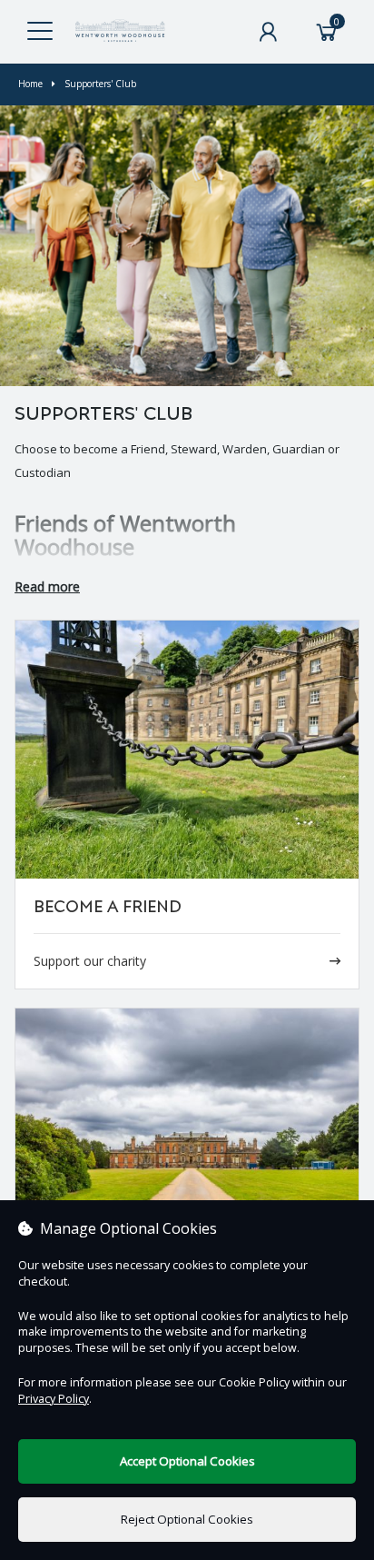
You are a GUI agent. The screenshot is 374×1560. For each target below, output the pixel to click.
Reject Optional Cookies (187, 1519)
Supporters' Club (100, 83)
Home (30, 83)
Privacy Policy (53, 1398)
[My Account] (267, 31)
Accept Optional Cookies (187, 1461)
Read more (47, 586)
